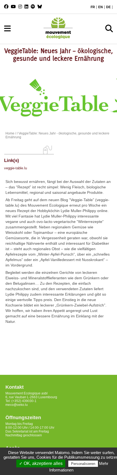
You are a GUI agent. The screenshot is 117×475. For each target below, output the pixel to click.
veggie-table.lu (15, 168)
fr (93, 7)
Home (9, 133)
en (100, 7)
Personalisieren (83, 464)
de (108, 7)
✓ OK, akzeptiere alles (41, 463)
